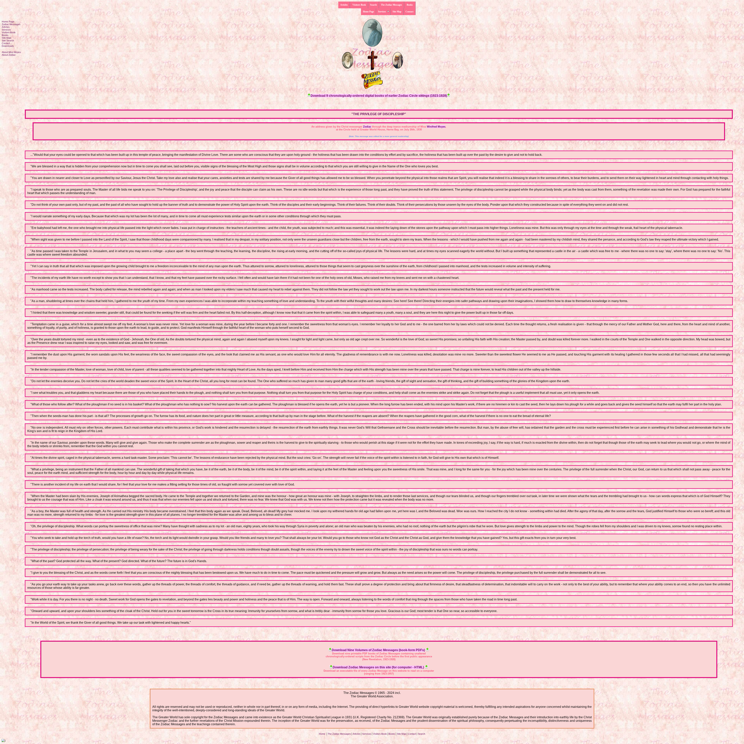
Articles (344, 4)
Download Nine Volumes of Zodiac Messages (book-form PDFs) (378, 650)
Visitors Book (359, 4)
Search (373, 4)
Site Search (8, 40)
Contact (409, 11)
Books (409, 4)
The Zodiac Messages (391, 4)
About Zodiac (8, 55)
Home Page (368, 11)
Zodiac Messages (11, 24)
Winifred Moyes (436, 126)
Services (382, 11)
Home (322, 734)
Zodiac (367, 126)
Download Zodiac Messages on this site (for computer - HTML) (378, 667)
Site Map (397, 11)
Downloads (7, 46)
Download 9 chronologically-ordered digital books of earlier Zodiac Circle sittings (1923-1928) (379, 95)
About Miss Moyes (11, 52)
